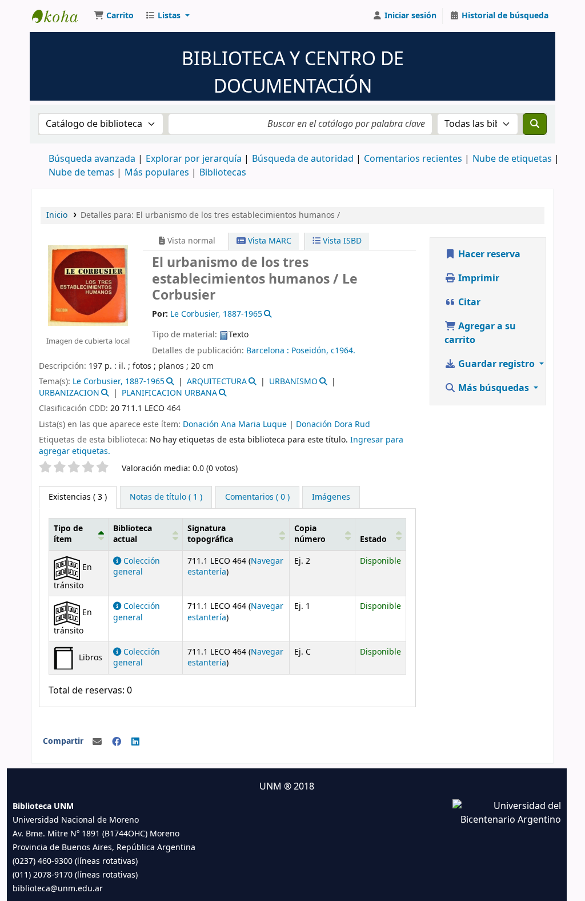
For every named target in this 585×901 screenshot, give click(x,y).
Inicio (56, 215)
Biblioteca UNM (60, 16)
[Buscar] (535, 124)
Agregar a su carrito (480, 333)
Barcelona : (268, 351)
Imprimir (477, 278)
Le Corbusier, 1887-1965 (119, 382)
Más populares (157, 173)
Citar (468, 302)
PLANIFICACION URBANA (169, 393)
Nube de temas (81, 173)
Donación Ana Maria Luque (235, 424)
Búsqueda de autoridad (303, 159)
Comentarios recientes (413, 159)
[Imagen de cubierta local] (88, 285)
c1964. (343, 351)
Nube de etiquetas (512, 159)
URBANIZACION (69, 393)
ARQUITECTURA (217, 382)
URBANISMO (293, 382)
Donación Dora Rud (333, 424)
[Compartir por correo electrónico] (97, 742)
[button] (113, 16)
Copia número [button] (310, 534)
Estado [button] (373, 539)
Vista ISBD (341, 241)
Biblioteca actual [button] (132, 534)
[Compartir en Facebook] (116, 742)
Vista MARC (268, 241)
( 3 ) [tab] (78, 497)
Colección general (136, 566)
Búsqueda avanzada (92, 159)
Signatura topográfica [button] (210, 534)
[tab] (166, 497)
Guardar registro (496, 364)
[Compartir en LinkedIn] (135, 742)
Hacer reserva (488, 254)
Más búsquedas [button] (493, 388)
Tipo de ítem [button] (68, 534)
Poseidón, (309, 351)
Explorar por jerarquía (194, 159)
